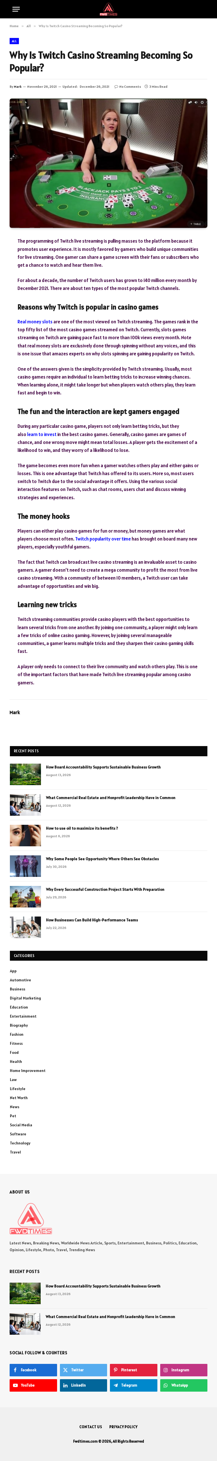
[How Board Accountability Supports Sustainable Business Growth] (25, 774)
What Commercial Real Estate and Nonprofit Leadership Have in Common (110, 797)
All (14, 41)
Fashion (16, 1034)
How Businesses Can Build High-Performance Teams (92, 919)
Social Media (21, 1124)
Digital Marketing (25, 998)
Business (17, 989)
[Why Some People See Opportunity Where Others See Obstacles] (25, 866)
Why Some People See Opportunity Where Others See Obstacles (102, 858)
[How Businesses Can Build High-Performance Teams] (25, 927)
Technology (20, 1143)
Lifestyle (17, 1088)
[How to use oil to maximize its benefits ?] (25, 835)
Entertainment (23, 1016)
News (14, 1106)
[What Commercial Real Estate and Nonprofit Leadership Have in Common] (25, 805)
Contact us (90, 1426)
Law (13, 1079)
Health (16, 1061)
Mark (17, 86)
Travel (15, 1152)
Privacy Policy (123, 1426)
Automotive (20, 979)
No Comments (130, 86)
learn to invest (42, 434)
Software (18, 1134)
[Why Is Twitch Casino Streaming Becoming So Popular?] (108, 163)
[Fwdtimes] (108, 9)
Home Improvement (27, 1070)
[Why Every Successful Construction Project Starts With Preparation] (25, 896)
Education (19, 1007)
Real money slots (35, 322)
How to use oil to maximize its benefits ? (82, 828)
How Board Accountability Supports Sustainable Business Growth (103, 767)
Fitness (16, 1043)
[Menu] (16, 9)
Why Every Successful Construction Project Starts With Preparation (105, 889)
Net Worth (19, 1097)
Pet (13, 1115)
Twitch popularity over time (103, 539)
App (13, 970)
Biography (19, 1025)
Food (14, 1052)
